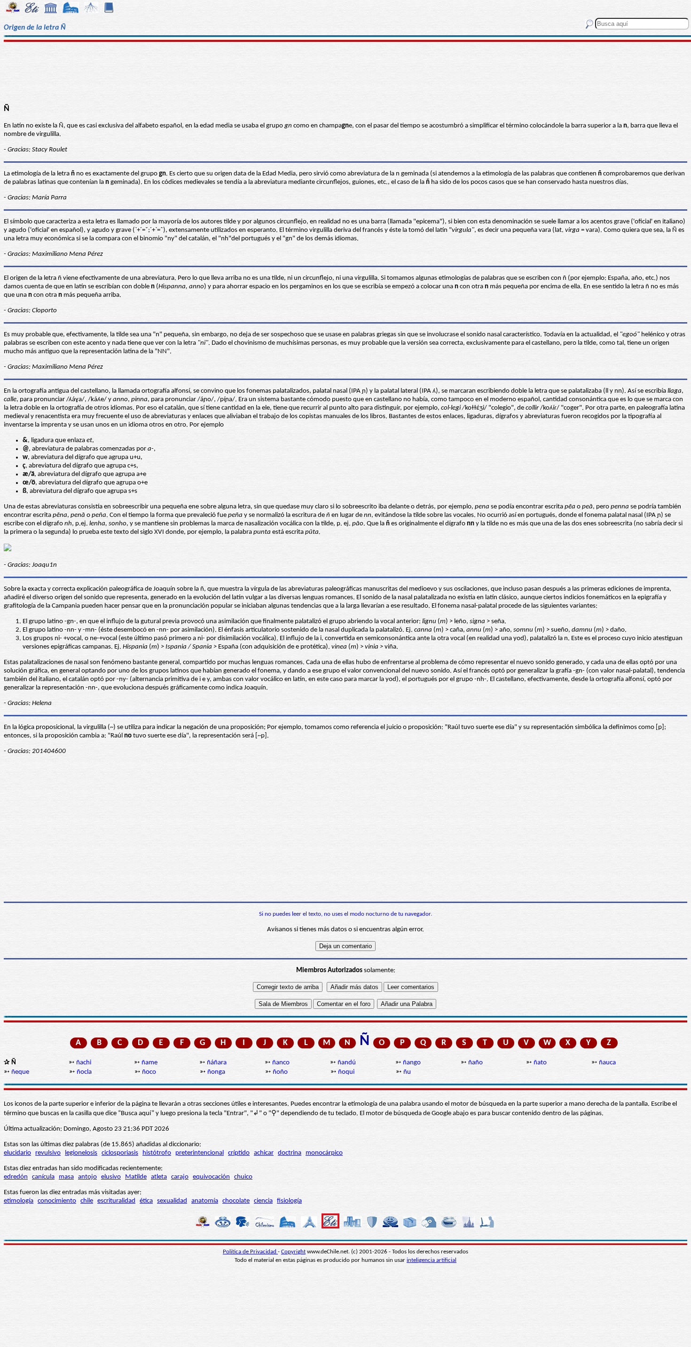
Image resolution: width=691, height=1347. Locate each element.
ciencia (263, 1200)
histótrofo (156, 1153)
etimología (18, 1200)
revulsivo (48, 1153)
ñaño (475, 1062)
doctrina (289, 1153)
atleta (159, 1177)
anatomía (204, 1200)
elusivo (111, 1177)
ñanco (281, 1062)
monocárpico (324, 1153)
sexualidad (172, 1200)
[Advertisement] (345, 71)
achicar (264, 1153)
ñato (540, 1062)
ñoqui (346, 1072)
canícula (43, 1177)
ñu (407, 1072)
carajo (179, 1177)
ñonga (216, 1072)
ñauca (607, 1062)
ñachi (83, 1062)
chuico (243, 1177)
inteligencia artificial (431, 1260)
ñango (412, 1062)
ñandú (347, 1062)
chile (86, 1200)
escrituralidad (116, 1200)
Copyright (293, 1252)
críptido (239, 1153)
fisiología (289, 1200)
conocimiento (57, 1200)
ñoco (149, 1072)
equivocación (211, 1177)
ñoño (280, 1072)
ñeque (20, 1072)
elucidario (17, 1153)
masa (66, 1177)
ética (146, 1200)
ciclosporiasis (120, 1153)
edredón (16, 1177)
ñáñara (217, 1062)
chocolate (236, 1200)
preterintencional (199, 1153)
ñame (149, 1062)
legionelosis (81, 1153)
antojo (87, 1177)
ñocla (84, 1072)
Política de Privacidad (250, 1252)
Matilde (136, 1177)
